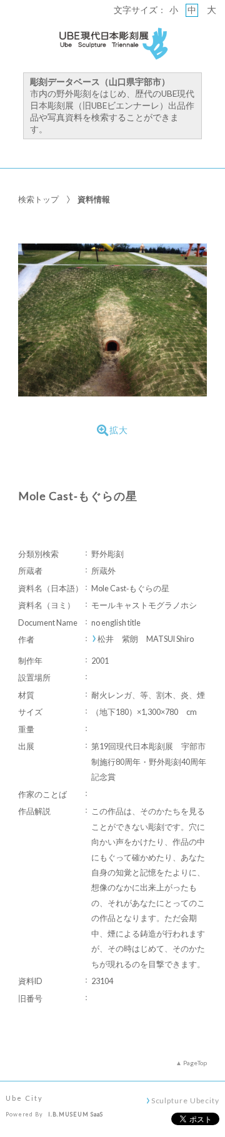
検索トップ (38, 199)
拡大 (118, 430)
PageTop (195, 1062)
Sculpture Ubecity (185, 1100)
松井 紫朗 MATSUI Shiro (146, 639)
